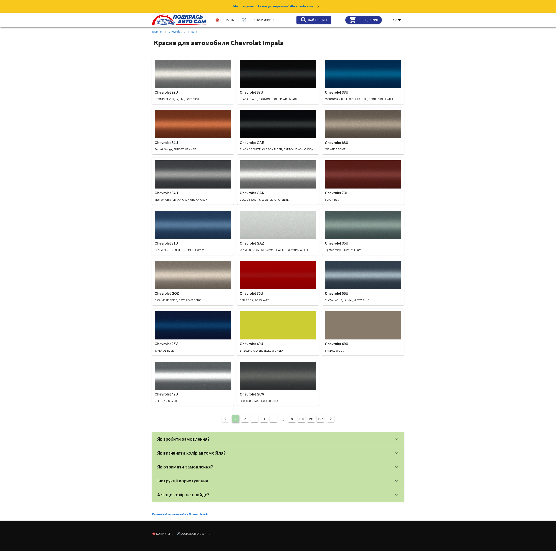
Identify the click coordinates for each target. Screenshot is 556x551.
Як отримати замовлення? (278, 467)
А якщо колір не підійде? (278, 494)
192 (320, 419)
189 (292, 419)
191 (311, 419)
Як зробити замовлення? (278, 439)
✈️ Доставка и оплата (258, 20)
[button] (397, 20)
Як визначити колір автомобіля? (278, 453)
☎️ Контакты (225, 20)
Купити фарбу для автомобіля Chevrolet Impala (180, 514)
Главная (157, 31)
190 (301, 419)
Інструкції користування (278, 480)
